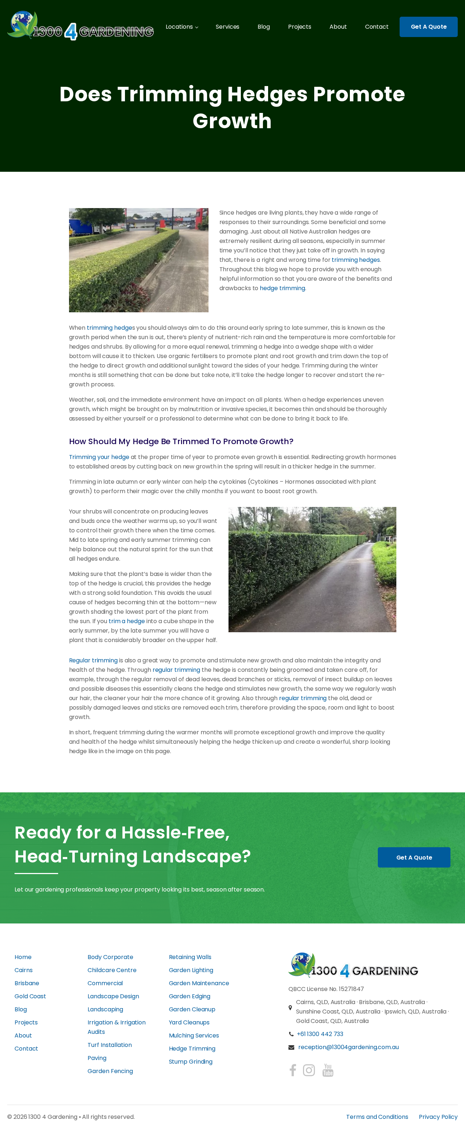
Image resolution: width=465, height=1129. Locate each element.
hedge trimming (282, 288)
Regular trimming (93, 660)
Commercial (105, 983)
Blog (264, 27)
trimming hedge (109, 328)
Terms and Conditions (377, 1117)
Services (227, 27)
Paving (97, 1058)
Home (23, 957)
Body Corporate (110, 957)
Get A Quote (429, 27)
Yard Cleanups (189, 1022)
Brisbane (27, 983)
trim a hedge (127, 621)
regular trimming (176, 670)
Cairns (23, 970)
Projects (299, 27)
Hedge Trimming (192, 1048)
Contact (377, 27)
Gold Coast (30, 996)
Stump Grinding (191, 1061)
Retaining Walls (190, 957)
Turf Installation (110, 1045)
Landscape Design (113, 996)
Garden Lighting (191, 970)
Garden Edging (190, 996)
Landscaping (105, 1009)
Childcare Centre (112, 970)
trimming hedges (356, 260)
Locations (179, 27)
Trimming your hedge (99, 457)
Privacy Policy (438, 1117)
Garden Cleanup (192, 1009)
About (338, 27)
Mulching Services (194, 1035)
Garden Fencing (110, 1071)
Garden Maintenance (199, 983)
